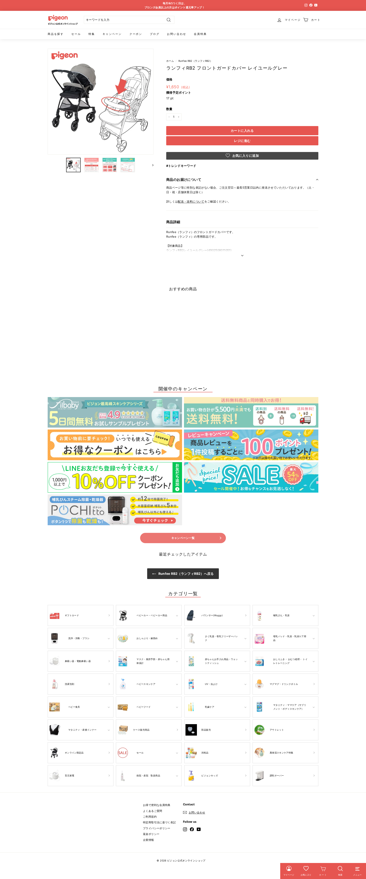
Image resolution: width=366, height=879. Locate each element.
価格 (169, 79)
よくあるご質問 (152, 810)
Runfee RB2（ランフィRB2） (195, 61)
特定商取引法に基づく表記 (159, 822)
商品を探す (56, 33)
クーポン (135, 33)
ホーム (170, 61)
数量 (169, 109)
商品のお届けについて (183, 180)
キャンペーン (112, 33)
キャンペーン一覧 (183, 538)
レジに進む (242, 141)
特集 (91, 33)
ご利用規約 (150, 816)
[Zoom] (100, 101)
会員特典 (200, 33)
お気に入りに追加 (245, 156)
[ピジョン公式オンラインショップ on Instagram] (185, 829)
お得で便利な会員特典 (156, 805)
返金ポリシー (151, 834)
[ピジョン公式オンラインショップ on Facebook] (192, 829)
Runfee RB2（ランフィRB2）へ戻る (185, 574)
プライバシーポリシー (156, 828)
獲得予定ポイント (178, 92)
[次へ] (151, 165)
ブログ (154, 33)
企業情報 (148, 839)
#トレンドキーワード (181, 166)
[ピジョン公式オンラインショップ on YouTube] (199, 829)
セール (76, 33)
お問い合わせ (176, 33)
